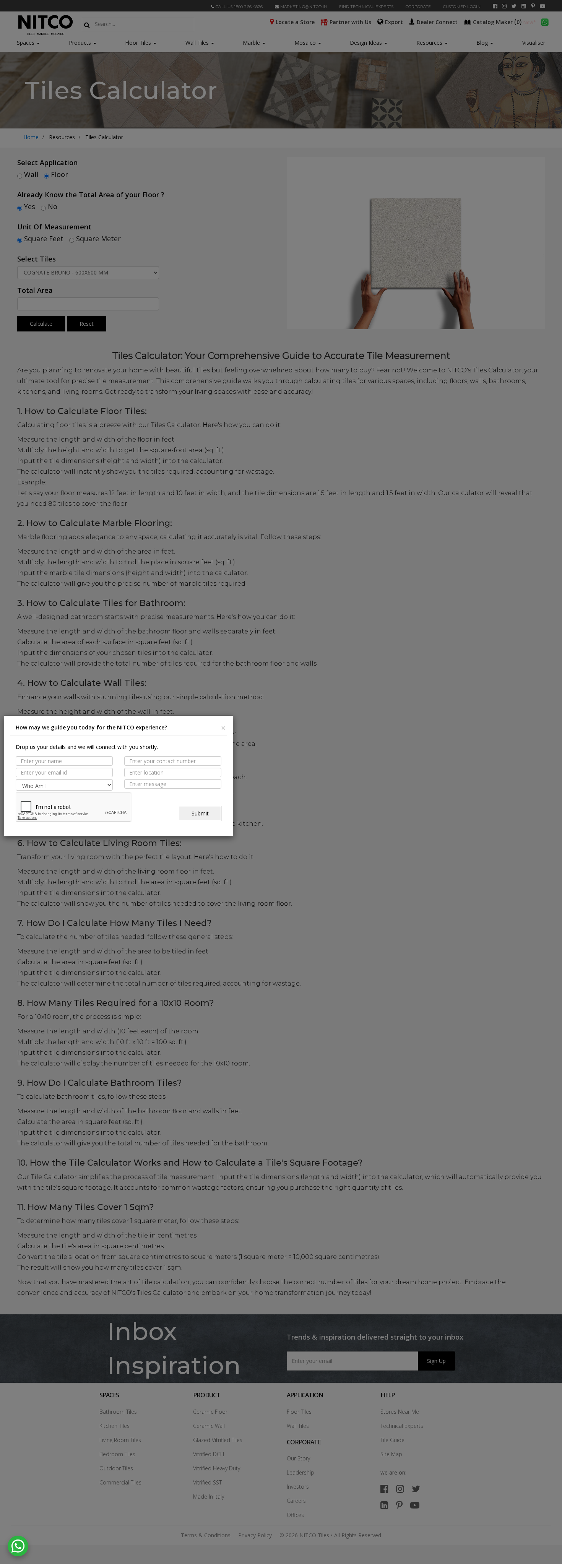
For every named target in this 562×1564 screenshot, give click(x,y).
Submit (200, 813)
